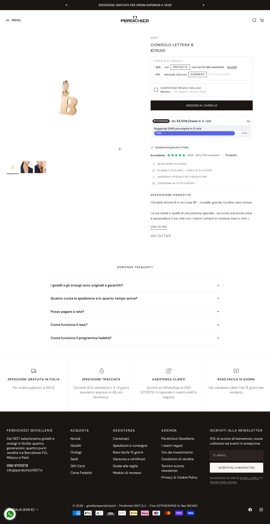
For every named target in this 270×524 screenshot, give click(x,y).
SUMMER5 (198, 74)
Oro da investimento (177, 452)
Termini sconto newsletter (172, 468)
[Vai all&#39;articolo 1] (13, 167)
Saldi (74, 459)
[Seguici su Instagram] (261, 510)
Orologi (76, 452)
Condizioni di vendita (177, 459)
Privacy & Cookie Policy (179, 477)
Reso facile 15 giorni (128, 452)
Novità (75, 438)
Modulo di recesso (127, 473)
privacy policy (249, 478)
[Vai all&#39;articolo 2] (27, 167)
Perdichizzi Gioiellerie (177, 438)
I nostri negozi (172, 445)
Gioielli (75, 445)
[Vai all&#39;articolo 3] (41, 167)
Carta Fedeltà (81, 473)
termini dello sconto (223, 482)
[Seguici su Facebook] (250, 510)
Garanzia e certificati (129, 459)
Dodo (154, 37)
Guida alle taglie (125, 466)
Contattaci (121, 438)
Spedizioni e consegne (130, 445)
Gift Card (77, 466)
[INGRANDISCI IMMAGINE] (120, 149)
